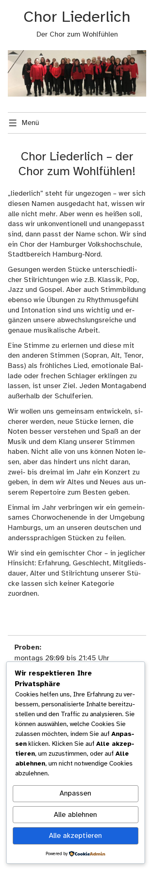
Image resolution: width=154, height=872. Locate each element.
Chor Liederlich (77, 17)
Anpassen (75, 793)
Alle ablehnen (75, 815)
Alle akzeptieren (75, 836)
